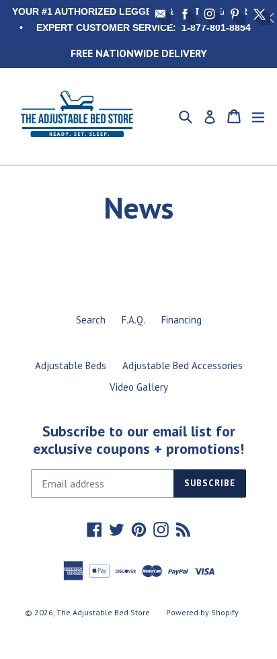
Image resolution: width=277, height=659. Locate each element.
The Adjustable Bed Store (103, 612)
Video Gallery (139, 387)
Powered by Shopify (202, 612)
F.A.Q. (133, 319)
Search (91, 319)
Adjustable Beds (70, 365)
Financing (181, 319)
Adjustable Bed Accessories (182, 365)
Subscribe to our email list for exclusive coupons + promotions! (138, 440)
